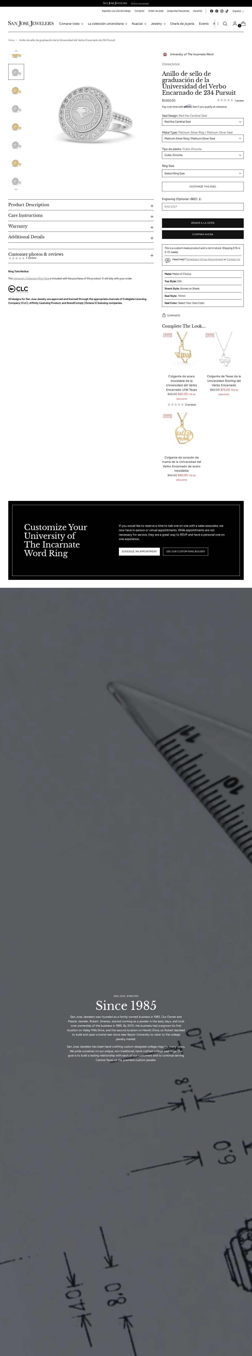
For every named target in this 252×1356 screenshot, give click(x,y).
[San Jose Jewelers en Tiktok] (227, 11)
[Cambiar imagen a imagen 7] (16, 144)
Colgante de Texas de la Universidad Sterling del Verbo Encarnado (224, 381)
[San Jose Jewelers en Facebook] (211, 11)
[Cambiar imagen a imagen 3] (16, 72)
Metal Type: (197, 132)
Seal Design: (184, 115)
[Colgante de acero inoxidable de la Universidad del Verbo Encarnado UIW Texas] (181, 351)
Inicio (11, 40)
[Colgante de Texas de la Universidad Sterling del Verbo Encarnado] (224, 351)
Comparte (173, 315)
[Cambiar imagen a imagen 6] (16, 126)
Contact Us (233, 259)
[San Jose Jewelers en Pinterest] (217, 11)
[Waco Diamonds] (140, 3)
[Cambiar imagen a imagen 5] (16, 108)
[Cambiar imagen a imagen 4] (16, 90)
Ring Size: (168, 166)
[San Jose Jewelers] (115, 3)
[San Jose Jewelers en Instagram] (222, 11)
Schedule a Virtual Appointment (204, 259)
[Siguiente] (218, 23)
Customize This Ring (203, 186)
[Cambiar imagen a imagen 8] (16, 163)
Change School (171, 63)
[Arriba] (16, 51)
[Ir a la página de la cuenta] (233, 24)
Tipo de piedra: (182, 149)
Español (237, 11)
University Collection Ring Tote (31, 278)
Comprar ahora (202, 234)
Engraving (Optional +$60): (180, 199)
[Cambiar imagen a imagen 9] (16, 181)
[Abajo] (16, 189)
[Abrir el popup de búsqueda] (225, 24)
